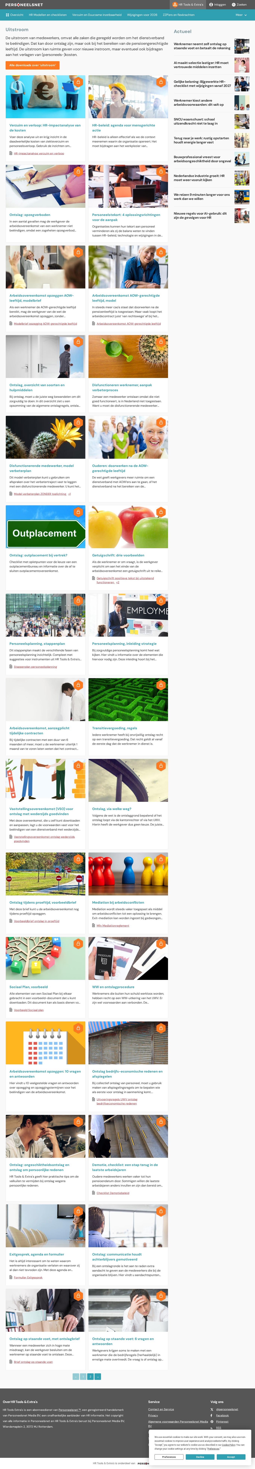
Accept (231, 1457)
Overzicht (16, 15)
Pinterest (222, 1422)
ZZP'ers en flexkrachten (179, 15)
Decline (200, 1457)
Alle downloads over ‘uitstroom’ (32, 65)
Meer (239, 15)
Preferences (169, 1457)
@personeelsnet (227, 1409)
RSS (218, 1428)
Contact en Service (161, 1409)
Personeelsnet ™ (70, 1410)
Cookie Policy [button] (228, 1445)
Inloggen (220, 5)
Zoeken (242, 5)
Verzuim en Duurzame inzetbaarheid (97, 15)
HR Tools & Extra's (191, 5)
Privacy (153, 1415)
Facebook (222, 1415)
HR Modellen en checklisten (48, 15)
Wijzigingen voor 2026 (142, 15)
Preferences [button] (213, 1449)
